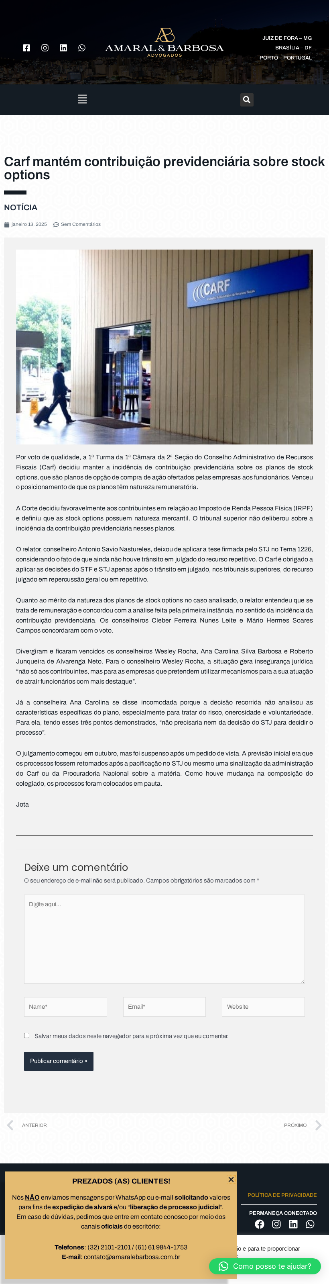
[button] (265, 1266)
